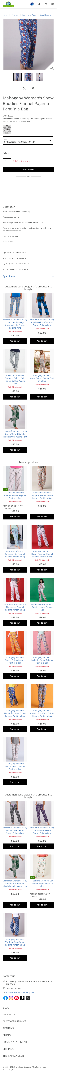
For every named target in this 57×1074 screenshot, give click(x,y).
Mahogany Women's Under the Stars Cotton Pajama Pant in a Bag (15, 713)
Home (5, 15)
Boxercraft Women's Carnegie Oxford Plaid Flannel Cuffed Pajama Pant (15, 379)
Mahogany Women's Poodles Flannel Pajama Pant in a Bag (15, 495)
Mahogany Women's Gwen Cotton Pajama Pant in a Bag (42, 378)
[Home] (7, 4)
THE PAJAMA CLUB (13, 1055)
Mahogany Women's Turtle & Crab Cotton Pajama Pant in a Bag (15, 942)
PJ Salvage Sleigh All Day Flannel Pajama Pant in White (42, 883)
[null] (24, 88)
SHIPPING (8, 1048)
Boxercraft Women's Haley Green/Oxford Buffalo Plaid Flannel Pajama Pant (15, 434)
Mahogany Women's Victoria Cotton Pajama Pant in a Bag (15, 766)
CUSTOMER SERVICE (14, 1021)
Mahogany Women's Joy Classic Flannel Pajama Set (42, 607)
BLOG (6, 1007)
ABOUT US (9, 1014)
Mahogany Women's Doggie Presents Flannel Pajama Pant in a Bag (42, 495)
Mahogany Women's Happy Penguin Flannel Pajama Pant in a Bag (42, 554)
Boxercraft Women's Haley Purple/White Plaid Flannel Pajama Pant (42, 830)
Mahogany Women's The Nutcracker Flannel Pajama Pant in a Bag (15, 607)
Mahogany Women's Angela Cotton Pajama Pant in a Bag (15, 660)
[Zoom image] (52, 68)
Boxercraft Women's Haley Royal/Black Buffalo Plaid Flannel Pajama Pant (42, 322)
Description (9, 206)
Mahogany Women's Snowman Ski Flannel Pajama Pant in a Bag (15, 554)
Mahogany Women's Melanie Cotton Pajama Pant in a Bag (42, 660)
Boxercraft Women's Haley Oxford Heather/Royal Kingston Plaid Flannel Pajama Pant (15, 323)
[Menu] (52, 4)
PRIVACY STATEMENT (15, 1042)
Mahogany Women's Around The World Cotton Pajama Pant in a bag (42, 713)
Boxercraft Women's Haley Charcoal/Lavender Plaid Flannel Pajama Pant (15, 830)
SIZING (7, 1035)
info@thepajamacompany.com (20, 992)
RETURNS (8, 1028)
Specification (9, 276)
